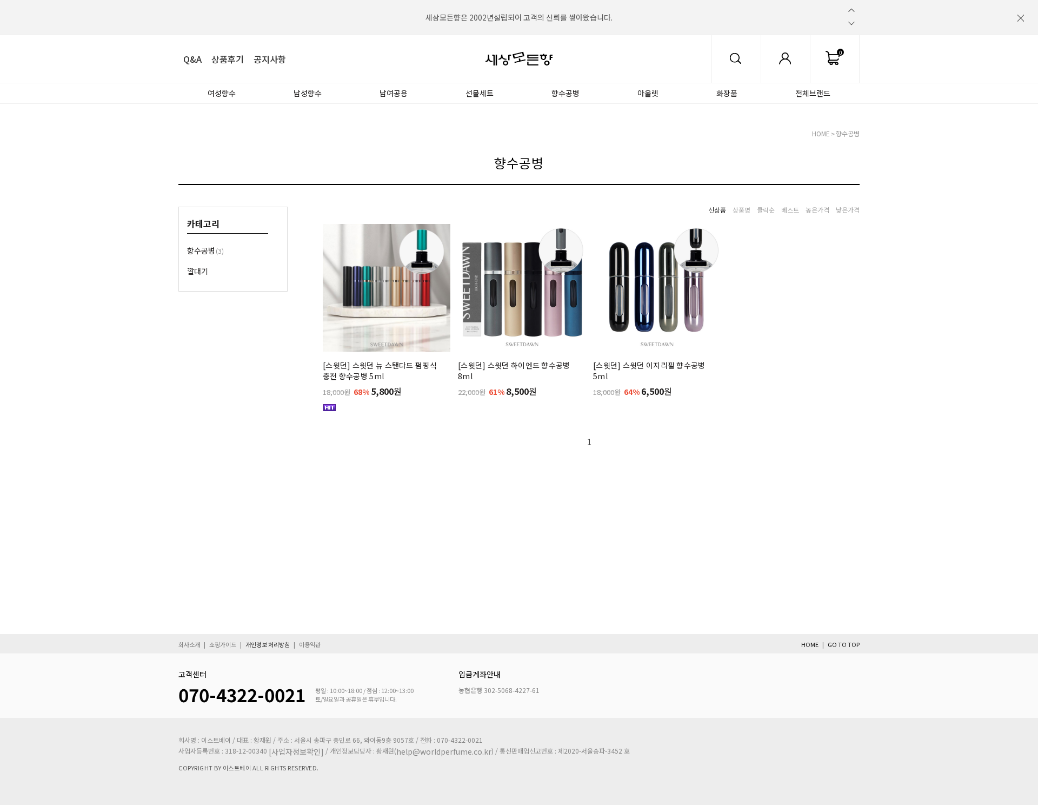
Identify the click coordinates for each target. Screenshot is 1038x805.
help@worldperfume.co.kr (443, 751)
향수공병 (565, 93)
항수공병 (205, 250)
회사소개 (189, 644)
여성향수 (222, 93)
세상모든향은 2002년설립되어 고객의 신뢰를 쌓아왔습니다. (519, 17)
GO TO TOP (844, 644)
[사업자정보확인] (296, 751)
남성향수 (308, 93)
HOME (821, 133)
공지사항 (270, 58)
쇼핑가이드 (222, 644)
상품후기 (227, 58)
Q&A (192, 58)
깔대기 (197, 271)
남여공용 (394, 93)
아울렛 (647, 93)
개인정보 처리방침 (267, 644)
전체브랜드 (812, 93)
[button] (851, 10)
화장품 (726, 93)
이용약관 (310, 644)
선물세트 (479, 93)
